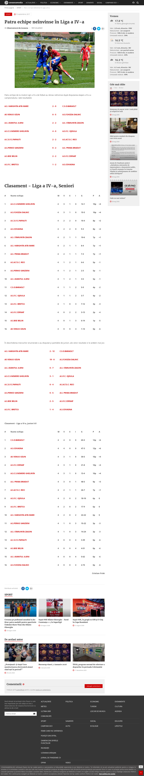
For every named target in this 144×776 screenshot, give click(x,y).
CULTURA (118, 706)
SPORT (80, 3)
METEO (43, 706)
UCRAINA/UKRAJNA (48, 753)
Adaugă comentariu (94, 686)
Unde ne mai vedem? (117, 198)
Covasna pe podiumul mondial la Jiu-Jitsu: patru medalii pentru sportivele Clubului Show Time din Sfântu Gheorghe (20, 623)
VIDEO (68, 762)
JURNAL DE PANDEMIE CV (51, 757)
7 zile (115, 88)
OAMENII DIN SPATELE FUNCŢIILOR (49, 741)
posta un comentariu (43, 690)
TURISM (93, 706)
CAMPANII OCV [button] (111, 3)
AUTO (68, 726)
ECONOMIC (94, 701)
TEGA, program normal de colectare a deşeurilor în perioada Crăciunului (89, 665)
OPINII (43, 762)
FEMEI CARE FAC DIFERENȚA (52, 731)
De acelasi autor (14, 639)
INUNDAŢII (45, 748)
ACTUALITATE (115, 104)
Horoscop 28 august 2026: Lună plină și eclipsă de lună (123, 110)
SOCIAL (99, 3)
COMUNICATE (115, 157)
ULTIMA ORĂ (46, 711)
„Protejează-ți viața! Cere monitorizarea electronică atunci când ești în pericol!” (19, 667)
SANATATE (90, 3)
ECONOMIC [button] (54, 3)
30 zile (121, 88)
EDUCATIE (29, 8)
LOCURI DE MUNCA (97, 711)
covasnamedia (15, 2)
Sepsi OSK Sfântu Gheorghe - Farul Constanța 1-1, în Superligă (54, 621)
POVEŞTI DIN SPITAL (48, 736)
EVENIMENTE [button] (69, 3)
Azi (111, 88)
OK (141, 767)
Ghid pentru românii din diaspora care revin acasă (122, 137)
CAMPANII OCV (46, 726)
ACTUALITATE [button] (31, 3)
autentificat (20, 690)
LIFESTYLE (118, 726)
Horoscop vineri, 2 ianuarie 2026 (53, 664)
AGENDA (118, 711)
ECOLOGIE (94, 726)
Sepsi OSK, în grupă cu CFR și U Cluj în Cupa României (88, 621)
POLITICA (43, 3)
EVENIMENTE (120, 701)
